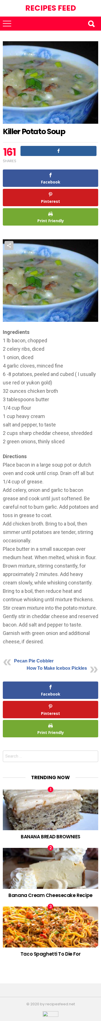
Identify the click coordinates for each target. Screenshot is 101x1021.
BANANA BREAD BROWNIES (50, 836)
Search (91, 24)
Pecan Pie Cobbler (34, 661)
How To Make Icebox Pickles (57, 668)
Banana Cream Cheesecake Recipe (50, 895)
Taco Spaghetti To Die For (50, 954)
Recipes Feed (50, 8)
